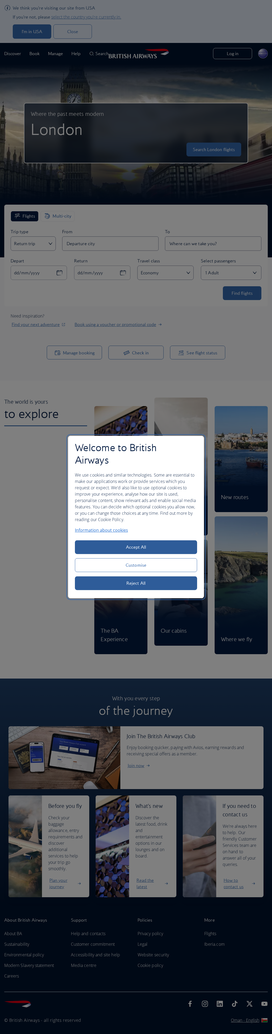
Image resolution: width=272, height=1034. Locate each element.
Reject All (136, 583)
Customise (136, 565)
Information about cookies (101, 530)
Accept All (136, 547)
